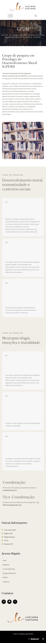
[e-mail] (15, 602)
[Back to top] (43, 639)
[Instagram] (4, 602)
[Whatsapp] (9, 602)
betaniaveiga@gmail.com (12, 505)
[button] (35, 16)
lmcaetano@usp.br (10, 490)
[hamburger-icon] (10, 15)
